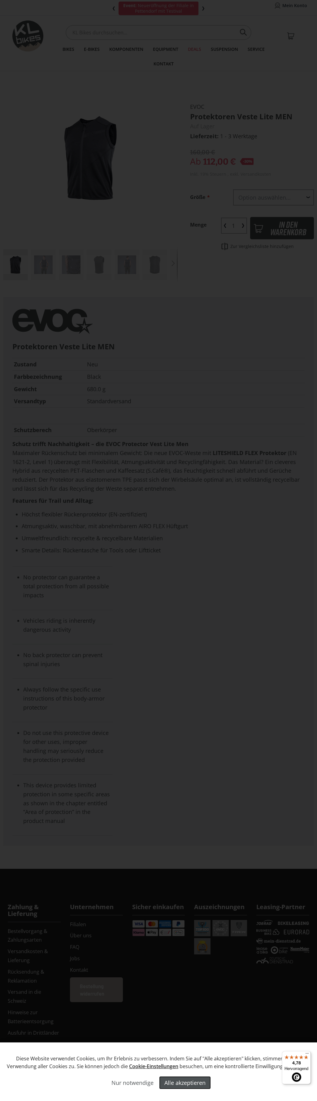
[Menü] (307, 1055)
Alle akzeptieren (185, 1082)
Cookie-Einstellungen (153, 1066)
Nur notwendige (132, 1082)
